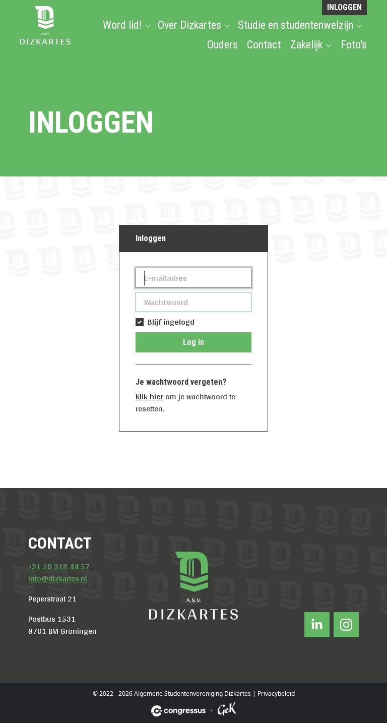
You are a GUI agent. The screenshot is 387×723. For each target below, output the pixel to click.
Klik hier (149, 396)
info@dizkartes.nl (57, 578)
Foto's (354, 44)
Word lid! (122, 25)
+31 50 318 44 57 (59, 566)
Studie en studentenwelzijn (295, 25)
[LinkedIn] (317, 624)
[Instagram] (346, 624)
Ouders (222, 44)
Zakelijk (306, 44)
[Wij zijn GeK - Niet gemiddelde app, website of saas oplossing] (227, 710)
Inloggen (344, 7)
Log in (193, 342)
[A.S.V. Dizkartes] (45, 24)
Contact (264, 44)
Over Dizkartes (189, 25)
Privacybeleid (276, 693)
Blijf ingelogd (171, 322)
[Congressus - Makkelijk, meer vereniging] (178, 710)
